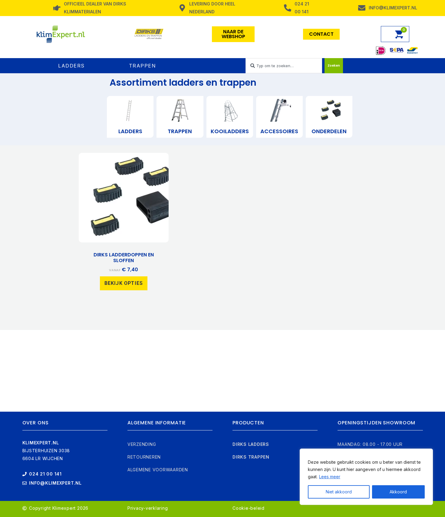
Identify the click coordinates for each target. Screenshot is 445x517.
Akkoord (398, 491)
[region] (366, 477)
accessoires (279, 131)
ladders (130, 131)
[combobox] (284, 65)
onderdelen (329, 131)
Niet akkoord (339, 491)
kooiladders (230, 131)
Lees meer (329, 476)
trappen (180, 131)
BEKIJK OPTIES (123, 283)
